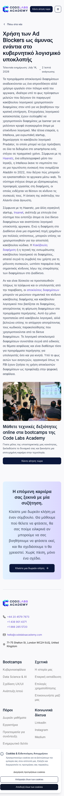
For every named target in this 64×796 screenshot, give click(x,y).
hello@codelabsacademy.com (24, 634)
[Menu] (58, 9)
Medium (40, 737)
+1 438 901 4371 (17, 621)
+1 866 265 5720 (17, 626)
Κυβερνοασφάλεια (14, 669)
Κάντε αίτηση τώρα (41, 9)
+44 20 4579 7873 (18, 616)
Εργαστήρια (10, 725)
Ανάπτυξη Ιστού (13, 691)
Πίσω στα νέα (14, 24)
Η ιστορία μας (43, 669)
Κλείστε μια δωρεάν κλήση (29, 568)
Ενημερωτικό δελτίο (15, 743)
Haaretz (8, 158)
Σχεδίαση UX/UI (13, 684)
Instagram (41, 730)
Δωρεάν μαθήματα (14, 717)
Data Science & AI (15, 676)
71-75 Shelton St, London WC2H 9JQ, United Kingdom (33, 644)
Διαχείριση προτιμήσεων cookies (29, 772)
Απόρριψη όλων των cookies (29, 779)
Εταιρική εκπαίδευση (48, 676)
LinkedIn (40, 722)
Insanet (18, 212)
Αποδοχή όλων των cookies (29, 787)
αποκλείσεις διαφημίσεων (43, 290)
